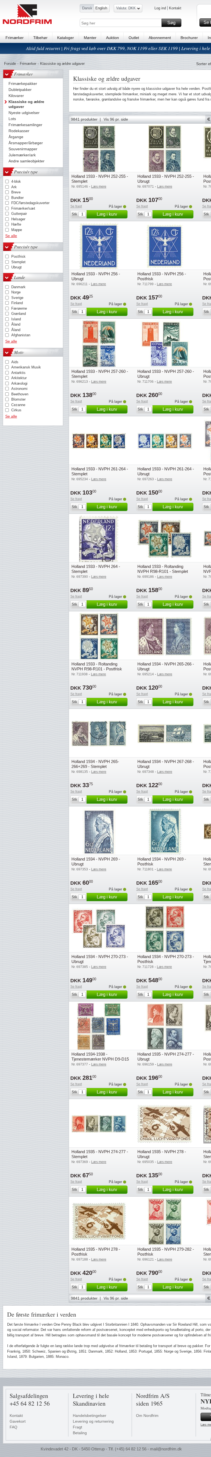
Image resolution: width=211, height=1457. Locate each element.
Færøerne (19, 308)
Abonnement (160, 37)
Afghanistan (20, 335)
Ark (14, 187)
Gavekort (18, 1421)
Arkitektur (19, 378)
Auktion (112, 37)
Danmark (18, 287)
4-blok (16, 181)
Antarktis (18, 373)
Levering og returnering (93, 1421)
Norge (16, 292)
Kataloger (65, 37)
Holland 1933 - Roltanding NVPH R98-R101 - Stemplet (162, 569)
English (101, 8)
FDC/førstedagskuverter (30, 203)
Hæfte (16, 224)
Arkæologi (19, 383)
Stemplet (18, 262)
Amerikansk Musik (26, 367)
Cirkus (16, 410)
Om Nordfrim (147, 1415)
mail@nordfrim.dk (166, 1449)
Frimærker (14, 37)
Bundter (17, 198)
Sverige (17, 298)
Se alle (11, 236)
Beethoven (19, 394)
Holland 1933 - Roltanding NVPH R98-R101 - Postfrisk (96, 666)
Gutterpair (19, 214)
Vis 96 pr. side (116, 119)
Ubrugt (16, 267)
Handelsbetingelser (89, 1415)
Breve (16, 192)
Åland (15, 324)
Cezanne (18, 405)
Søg (171, 22)
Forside (10, 64)
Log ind (160, 8)
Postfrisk (18, 256)
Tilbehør (40, 37)
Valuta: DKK (126, 8)
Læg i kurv (107, 214)
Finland (17, 303)
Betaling (80, 1433)
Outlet (134, 37)
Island (16, 319)
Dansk (87, 8)
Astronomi (19, 389)
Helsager (18, 219)
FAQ (13, 1427)
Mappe (16, 230)
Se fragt (76, 206)
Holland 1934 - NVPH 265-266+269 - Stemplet (95, 764)
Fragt (77, 1427)
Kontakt (175, 8)
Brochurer (189, 37)
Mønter (90, 37)
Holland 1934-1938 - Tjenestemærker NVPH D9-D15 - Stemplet (100, 1059)
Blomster (18, 399)
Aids (14, 362)
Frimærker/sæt (23, 208)
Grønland (18, 314)
